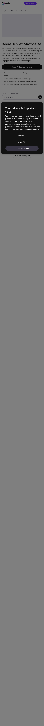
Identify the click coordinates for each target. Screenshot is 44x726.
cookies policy (34, 129)
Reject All (21, 142)
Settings (21, 136)
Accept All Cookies (22, 148)
